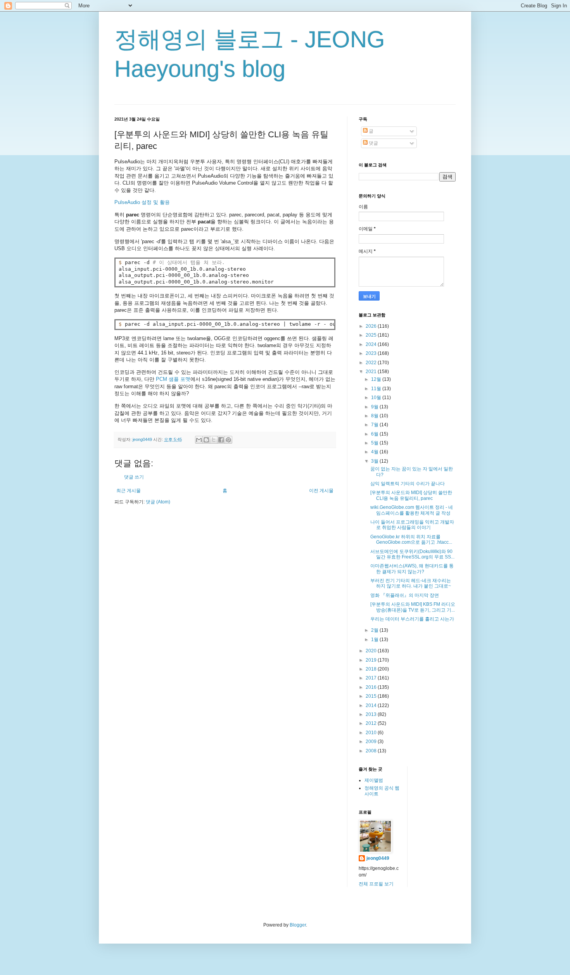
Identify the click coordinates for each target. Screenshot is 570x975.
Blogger (298, 925)
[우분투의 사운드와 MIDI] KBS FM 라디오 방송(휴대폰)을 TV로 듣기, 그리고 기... (412, 607)
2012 (372, 723)
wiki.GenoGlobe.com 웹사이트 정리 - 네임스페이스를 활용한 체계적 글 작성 (411, 510)
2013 (372, 714)
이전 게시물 (321, 490)
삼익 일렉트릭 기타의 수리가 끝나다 (407, 483)
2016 (372, 687)
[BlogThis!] (206, 440)
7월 (375, 424)
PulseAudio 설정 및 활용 (142, 202)
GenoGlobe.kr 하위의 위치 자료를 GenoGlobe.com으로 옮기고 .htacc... (411, 539)
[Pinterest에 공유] (228, 440)
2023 (372, 353)
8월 (375, 415)
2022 (372, 362)
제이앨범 (373, 780)
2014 (372, 705)
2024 (372, 344)
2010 (372, 732)
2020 (372, 650)
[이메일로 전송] (199, 440)
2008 (372, 751)
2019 (372, 660)
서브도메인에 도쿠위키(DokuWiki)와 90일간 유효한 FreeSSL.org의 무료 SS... (412, 554)
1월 (375, 639)
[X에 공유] (214, 440)
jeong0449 (377, 858)
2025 (372, 335)
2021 (372, 371)
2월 (375, 630)
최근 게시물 (128, 490)
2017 (372, 678)
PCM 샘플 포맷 (173, 379)
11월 (376, 388)
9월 (375, 407)
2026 (372, 326)
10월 (376, 397)
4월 (375, 452)
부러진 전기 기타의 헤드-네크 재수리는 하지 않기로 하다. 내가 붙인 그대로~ (410, 583)
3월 (375, 461)
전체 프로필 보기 (376, 884)
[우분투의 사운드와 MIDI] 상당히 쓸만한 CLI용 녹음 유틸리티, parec (411, 495)
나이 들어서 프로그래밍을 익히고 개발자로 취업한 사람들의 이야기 (412, 524)
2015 (372, 696)
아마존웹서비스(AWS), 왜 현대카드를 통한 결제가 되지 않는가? (412, 568)
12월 (376, 379)
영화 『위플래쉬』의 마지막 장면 (404, 595)
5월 (375, 443)
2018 (372, 669)
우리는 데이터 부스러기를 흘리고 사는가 (412, 619)
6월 (375, 434)
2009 (372, 741)
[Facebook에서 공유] (221, 440)
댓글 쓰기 (134, 477)
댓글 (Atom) (158, 502)
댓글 (373, 143)
